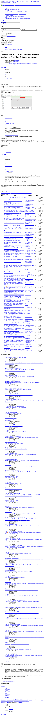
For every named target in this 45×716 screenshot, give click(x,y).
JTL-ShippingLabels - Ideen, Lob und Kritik (30, 219)
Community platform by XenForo (14, 699)
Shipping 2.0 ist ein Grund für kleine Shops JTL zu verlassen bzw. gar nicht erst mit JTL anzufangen (14, 219)
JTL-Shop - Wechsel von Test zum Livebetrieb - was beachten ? (12, 208)
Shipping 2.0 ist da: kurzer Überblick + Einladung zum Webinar (20, 454)
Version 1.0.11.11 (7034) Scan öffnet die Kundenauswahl (18, 649)
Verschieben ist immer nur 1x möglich (13, 240)
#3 (5, 169)
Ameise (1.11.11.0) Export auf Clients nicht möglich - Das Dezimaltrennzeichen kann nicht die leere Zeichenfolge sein (14, 313)
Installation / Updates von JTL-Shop (29, 208)
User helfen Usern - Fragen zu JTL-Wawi (29, 211)
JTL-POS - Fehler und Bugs (29, 347)
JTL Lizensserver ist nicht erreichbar (12, 262)
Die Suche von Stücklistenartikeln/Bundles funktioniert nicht (18, 553)
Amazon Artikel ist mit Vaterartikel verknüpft (14, 234)
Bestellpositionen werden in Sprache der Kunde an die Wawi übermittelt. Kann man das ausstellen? (13, 283)
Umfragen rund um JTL (10, 424)
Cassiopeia (16, 60)
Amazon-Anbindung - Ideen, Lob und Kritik (30, 326)
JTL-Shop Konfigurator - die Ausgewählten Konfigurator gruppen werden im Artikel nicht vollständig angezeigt (14, 291)
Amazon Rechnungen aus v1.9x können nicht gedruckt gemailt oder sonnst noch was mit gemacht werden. (14, 201)
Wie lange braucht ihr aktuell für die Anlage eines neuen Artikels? (18, 571)
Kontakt (13, 681)
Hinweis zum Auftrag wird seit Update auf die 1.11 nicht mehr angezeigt (14, 320)
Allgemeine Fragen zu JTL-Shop (12, 470)
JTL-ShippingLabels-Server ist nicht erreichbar (16, 448)
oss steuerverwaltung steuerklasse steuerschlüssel (21, 63)
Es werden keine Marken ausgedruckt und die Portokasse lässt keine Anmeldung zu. (14, 338)
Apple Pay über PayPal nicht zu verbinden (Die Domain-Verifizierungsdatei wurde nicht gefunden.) (13, 341)
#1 (5, 82)
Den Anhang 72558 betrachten (11, 135)
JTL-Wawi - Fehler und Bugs (29, 223)
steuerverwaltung (12, 64)
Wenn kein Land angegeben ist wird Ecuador (14, 222)
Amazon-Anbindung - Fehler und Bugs (30, 201)
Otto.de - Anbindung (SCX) (11, 418)
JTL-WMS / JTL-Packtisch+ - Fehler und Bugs (29, 275)
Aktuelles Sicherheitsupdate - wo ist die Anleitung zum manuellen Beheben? (14, 251)
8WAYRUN (20, 702)
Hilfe (6, 681)
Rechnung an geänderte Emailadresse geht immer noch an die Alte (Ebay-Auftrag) (14, 329)
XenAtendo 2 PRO (5, 702)
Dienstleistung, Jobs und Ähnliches (29, 287)
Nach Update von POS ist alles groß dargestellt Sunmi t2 (18, 389)
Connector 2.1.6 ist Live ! (10, 256)
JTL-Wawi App (28, 307)
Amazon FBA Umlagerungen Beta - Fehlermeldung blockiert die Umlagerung (12, 317)
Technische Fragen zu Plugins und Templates (29, 341)
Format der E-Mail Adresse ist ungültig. (12, 225)
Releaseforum (28, 256)
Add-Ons (30, 699)
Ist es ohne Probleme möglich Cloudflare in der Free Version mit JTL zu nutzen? (14, 254)
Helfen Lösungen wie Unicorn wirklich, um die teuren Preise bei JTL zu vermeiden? (14, 326)
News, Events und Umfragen (29, 205)
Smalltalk (27, 269)
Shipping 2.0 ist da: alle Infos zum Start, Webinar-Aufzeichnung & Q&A (13, 237)
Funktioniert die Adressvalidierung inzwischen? (14, 310)
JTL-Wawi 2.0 (28, 248)
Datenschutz (7, 691)
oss (10, 63)
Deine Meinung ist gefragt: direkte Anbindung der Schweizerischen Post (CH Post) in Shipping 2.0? (14, 229)
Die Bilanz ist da (8, 269)
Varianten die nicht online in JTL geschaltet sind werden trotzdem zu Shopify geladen (14, 301)
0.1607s (11, 709)
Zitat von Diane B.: (9, 171)
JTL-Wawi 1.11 (28, 232)
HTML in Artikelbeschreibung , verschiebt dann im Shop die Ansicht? (20, 507)
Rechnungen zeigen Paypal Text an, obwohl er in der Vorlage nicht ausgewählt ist (14, 248)
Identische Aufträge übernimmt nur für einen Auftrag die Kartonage (20, 513)
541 (6, 74)
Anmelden (3, 686)
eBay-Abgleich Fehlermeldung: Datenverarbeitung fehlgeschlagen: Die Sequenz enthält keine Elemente (13, 332)
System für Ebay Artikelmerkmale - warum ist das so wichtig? (19, 395)
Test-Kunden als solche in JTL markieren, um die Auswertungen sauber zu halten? (14, 323)
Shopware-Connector (29, 197)
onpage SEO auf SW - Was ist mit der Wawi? (14, 197)
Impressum (7, 694)
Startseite (3, 681)
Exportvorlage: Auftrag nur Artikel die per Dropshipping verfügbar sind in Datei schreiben (14, 335)
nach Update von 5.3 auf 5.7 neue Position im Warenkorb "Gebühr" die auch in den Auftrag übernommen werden (13, 304)
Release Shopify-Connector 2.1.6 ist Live (13, 259)
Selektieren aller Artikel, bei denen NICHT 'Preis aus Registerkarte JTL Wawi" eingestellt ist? (14, 211)
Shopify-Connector (29, 259)
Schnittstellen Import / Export (11, 500)
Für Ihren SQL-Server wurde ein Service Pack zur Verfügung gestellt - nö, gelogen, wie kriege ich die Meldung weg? (14, 350)
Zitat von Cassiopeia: (9, 123)
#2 (5, 121)
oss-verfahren (34, 63)
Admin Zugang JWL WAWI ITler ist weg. (12, 232)
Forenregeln (7, 689)
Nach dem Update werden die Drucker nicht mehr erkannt (17, 643)
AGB (6, 692)
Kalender (9, 681)
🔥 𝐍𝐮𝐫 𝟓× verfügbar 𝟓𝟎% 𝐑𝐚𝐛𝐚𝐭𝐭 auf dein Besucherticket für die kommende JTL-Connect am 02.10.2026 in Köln (14, 287)
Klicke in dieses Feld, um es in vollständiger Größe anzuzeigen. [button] (18, 136)
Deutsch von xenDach (21, 701)
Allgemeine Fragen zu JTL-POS (12, 393)
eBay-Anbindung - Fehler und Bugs (29, 262)
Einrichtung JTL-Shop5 (10, 570)
